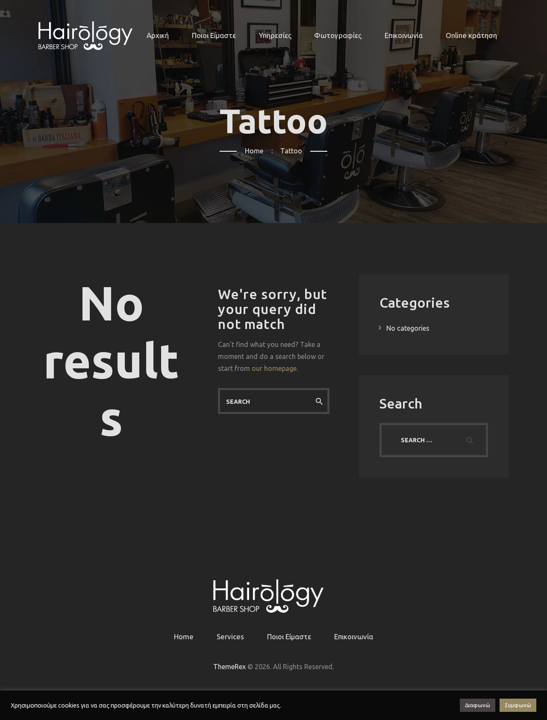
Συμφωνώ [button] (518, 705)
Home (254, 151)
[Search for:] (433, 440)
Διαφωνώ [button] (477, 705)
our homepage (274, 368)
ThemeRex (229, 666)
